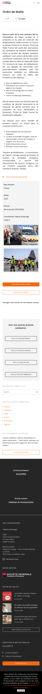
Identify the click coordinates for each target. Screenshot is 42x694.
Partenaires (8, 421)
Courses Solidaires (11, 653)
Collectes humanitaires (13, 656)
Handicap (7, 410)
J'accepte (21, 690)
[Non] (39, 683)
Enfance (7, 407)
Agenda (7, 424)
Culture (6, 417)
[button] (38, 3)
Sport (6, 414)
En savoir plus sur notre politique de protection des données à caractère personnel (21, 685)
